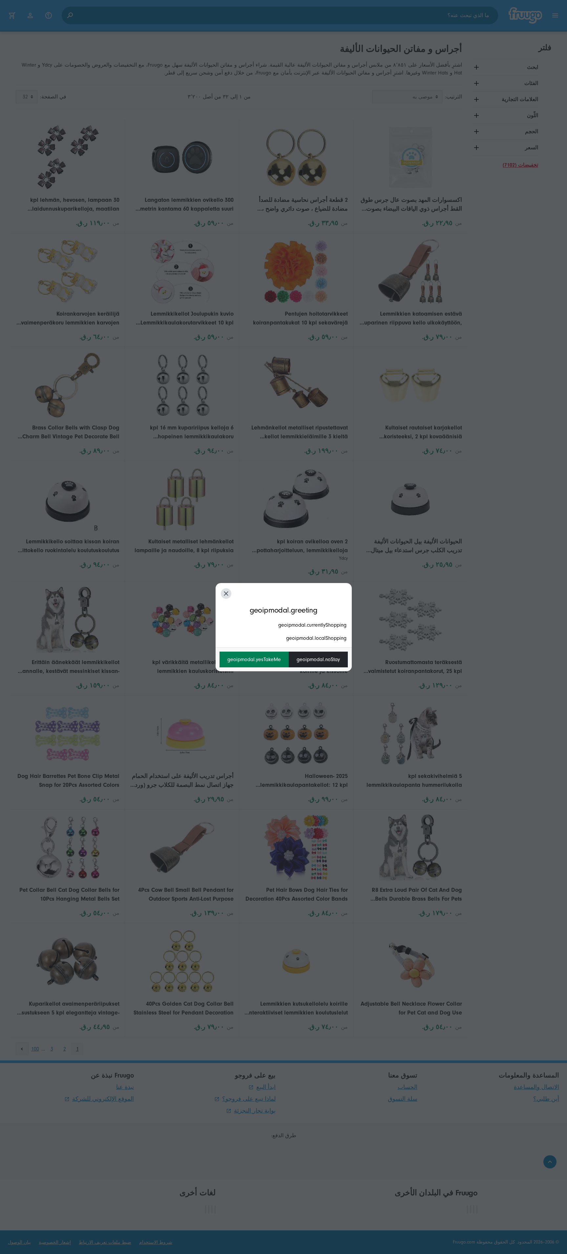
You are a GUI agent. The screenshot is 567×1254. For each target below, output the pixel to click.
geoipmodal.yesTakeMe (254, 659)
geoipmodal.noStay (318, 659)
